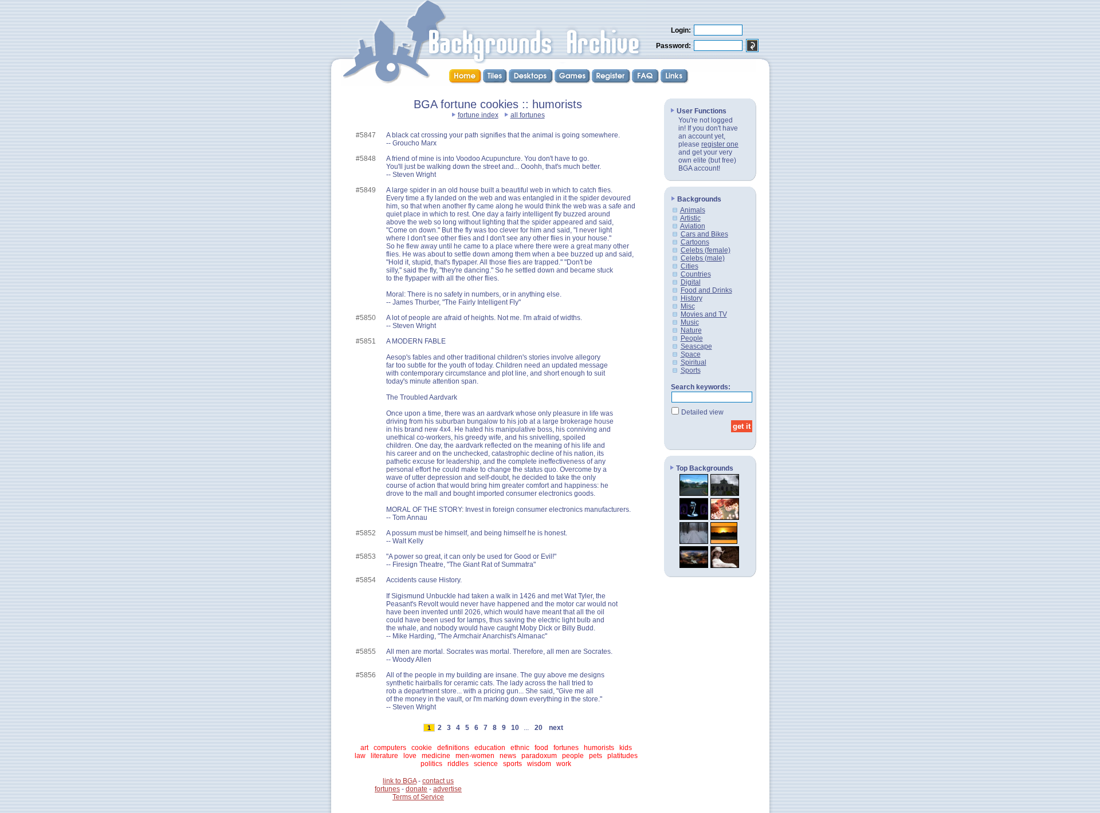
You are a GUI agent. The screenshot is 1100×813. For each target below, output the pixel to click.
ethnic (519, 748)
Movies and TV (704, 314)
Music (690, 322)
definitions (453, 748)
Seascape (696, 346)
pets (595, 756)
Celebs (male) (703, 258)
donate (416, 789)
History (691, 298)
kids (625, 748)
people (573, 756)
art (364, 748)
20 (538, 728)
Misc (688, 306)
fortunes (566, 748)
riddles (458, 764)
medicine (436, 756)
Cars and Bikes (704, 234)
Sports (691, 370)
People (692, 338)
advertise (447, 789)
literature (384, 756)
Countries (696, 274)
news (508, 756)
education (489, 748)
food (541, 748)
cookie (421, 748)
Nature (691, 330)
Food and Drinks (706, 290)
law (360, 756)
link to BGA (400, 781)
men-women (474, 756)
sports (512, 764)
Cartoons (695, 242)
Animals (692, 210)
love (410, 756)
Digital (691, 282)
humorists (599, 748)
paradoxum (539, 756)
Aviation (692, 226)
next (556, 728)
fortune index (478, 115)
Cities (689, 266)
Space (691, 354)
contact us (438, 781)
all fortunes (527, 115)
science (486, 764)
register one (719, 144)
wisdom (539, 764)
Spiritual (693, 362)
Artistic (690, 218)
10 (515, 728)
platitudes (622, 756)
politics (431, 764)
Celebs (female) (705, 250)
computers (390, 748)
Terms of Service (418, 797)
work (563, 764)
